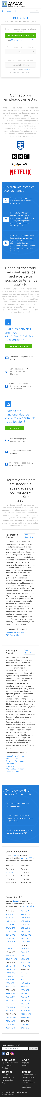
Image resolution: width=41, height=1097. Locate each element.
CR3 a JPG (25, 925)
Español (34, 11)
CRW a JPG (10, 928)
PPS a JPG (25, 986)
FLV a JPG (10, 949)
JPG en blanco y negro (15, 769)
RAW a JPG (25, 1000)
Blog (3, 1082)
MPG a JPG (25, 966)
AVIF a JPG (25, 918)
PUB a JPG (25, 997)
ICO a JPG (25, 952)
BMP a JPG (10, 921)
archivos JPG (28, 906)
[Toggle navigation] (36, 4)
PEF (15, 11)
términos (27, 69)
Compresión (6, 1065)
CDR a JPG (25, 921)
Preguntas (26, 1063)
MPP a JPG (10, 969)
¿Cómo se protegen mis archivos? (21, 40)
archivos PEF (26, 858)
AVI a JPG (10, 918)
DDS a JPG (25, 928)
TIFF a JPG (25, 1007)
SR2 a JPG (10, 1004)
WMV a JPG (11, 1021)
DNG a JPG (25, 931)
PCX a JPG (10, 980)
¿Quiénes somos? (29, 1075)
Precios (5, 1068)
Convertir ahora (20, 65)
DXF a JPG (25, 938)
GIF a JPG (25, 949)
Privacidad (26, 1088)
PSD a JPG (10, 997)
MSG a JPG (10, 973)
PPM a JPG (10, 986)
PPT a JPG (25, 990)
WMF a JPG (25, 1017)
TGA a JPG (10, 1007)
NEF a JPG (25, 973)
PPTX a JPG (11, 993)
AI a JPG (9, 914)
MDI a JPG (25, 959)
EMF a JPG (10, 942)
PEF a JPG (10, 872)
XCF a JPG (10, 1024)
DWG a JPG (10, 938)
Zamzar (16, 855)
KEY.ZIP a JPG (11, 959)
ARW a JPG (25, 914)
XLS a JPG (25, 1024)
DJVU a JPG (11, 931)
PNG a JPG (25, 983)
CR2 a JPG (10, 925)
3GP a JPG (25, 911)
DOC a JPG (10, 935)
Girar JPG (10, 766)
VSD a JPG (10, 1011)
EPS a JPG (10, 945)
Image (8, 11)
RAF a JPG (10, 1000)
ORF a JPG (25, 976)
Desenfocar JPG (12, 771)
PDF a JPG (25, 980)
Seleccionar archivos (18, 35)
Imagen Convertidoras (15, 632)
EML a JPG (25, 942)
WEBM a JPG (26, 1014)
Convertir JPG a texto (15, 761)
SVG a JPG (25, 1004)
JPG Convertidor (29, 652)
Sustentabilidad (28, 1077)
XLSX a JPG (10, 1028)
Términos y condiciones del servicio (28, 1082)
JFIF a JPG (10, 955)
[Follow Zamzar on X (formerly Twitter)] (8, 1053)
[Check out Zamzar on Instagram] (12, 1053)
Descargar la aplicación (18, 346)
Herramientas (7, 1080)
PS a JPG (24, 993)
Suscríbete (33, 1048)
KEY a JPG (25, 955)
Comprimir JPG (12, 764)
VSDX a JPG (26, 1011)
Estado (25, 1065)
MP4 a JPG (10, 966)
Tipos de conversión (10, 1063)
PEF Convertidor (29, 536)
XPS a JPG (25, 1028)
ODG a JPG (10, 976)
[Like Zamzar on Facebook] (4, 1053)
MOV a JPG (25, 962)
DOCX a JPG (26, 935)
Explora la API (14, 428)
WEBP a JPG (11, 1017)
